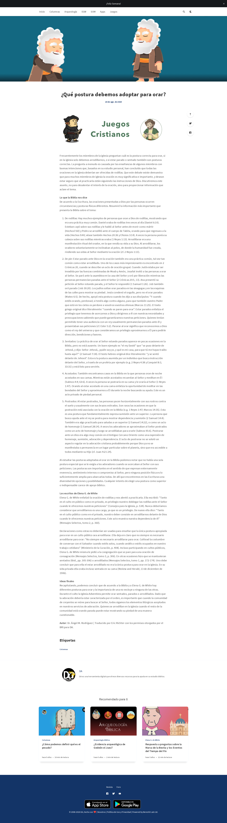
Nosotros (101, 812)
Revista (109, 787)
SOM (93, 11)
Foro (119, 787)
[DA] (68, 674)
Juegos (113, 11)
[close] (224, 4)
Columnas (55, 11)
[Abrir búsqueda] (184, 12)
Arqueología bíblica (102, 740)
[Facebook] (190, 132)
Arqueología (71, 11)
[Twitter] (190, 123)
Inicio (42, 11)
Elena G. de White (152, 740)
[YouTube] (120, 793)
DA (80, 671)
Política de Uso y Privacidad (119, 812)
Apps (102, 11)
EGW (84, 11)
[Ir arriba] (190, 114)
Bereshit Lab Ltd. (150, 812)
